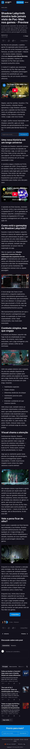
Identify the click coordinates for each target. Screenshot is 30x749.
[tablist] (9, 645)
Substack (9, 747)
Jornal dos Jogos (13, 681)
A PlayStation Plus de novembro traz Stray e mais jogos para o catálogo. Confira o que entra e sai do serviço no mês (10, 710)
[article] (15, 677)
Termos (21, 739)
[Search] (27, 666)
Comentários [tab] (5, 645)
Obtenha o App (21, 744)
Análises (4, 7)
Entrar (26, 2)
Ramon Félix (4, 35)
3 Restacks (16, 622)
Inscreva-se (20, 2)
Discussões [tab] (21, 666)
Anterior (6, 634)
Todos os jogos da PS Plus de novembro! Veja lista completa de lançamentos (10, 706)
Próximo (23, 634)
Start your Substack (11, 744)
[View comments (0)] (8, 40)
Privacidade (16, 739)
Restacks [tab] (13, 645)
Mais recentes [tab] (13, 666)
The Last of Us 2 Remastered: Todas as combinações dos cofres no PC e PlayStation (11, 690)
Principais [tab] (5, 666)
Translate (5, 10)
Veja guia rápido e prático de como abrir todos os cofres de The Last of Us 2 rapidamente (9, 694)
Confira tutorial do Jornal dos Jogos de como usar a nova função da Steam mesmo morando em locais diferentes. (10, 678)
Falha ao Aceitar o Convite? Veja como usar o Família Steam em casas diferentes (10, 673)
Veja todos (6, 720)
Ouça (26, 36)
